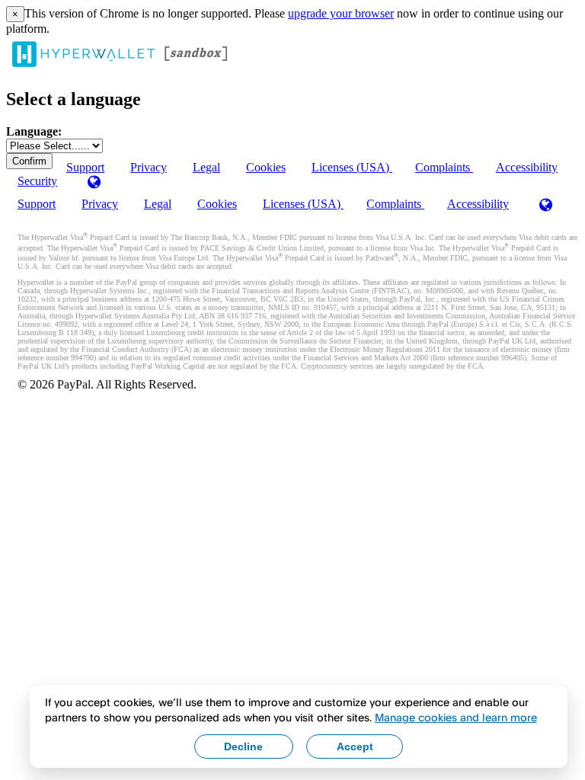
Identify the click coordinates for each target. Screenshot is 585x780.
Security (37, 180)
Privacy (148, 167)
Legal (206, 167)
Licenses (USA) (352, 167)
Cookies (266, 167)
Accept (355, 746)
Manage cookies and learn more (456, 717)
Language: (34, 131)
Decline (243, 746)
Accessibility (527, 167)
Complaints (444, 167)
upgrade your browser (341, 13)
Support (37, 203)
